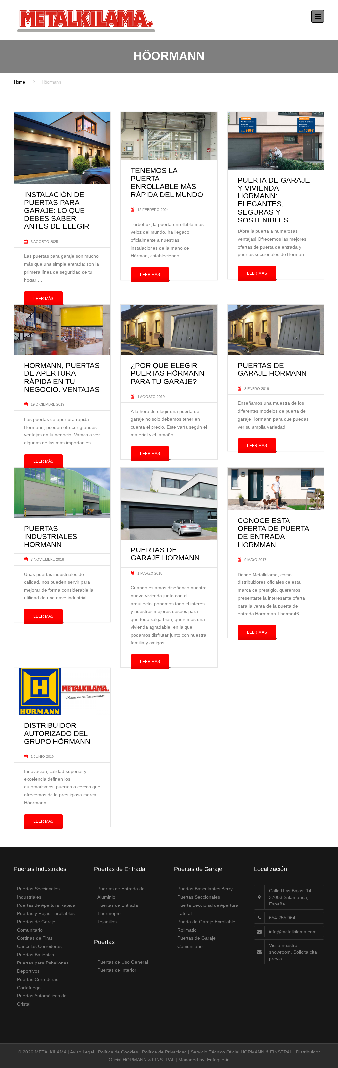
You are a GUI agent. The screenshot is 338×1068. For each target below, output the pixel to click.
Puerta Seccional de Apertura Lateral (207, 909)
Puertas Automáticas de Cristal (42, 1000)
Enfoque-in (218, 1059)
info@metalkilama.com (293, 931)
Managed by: (192, 1059)
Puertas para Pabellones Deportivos (43, 967)
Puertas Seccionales (198, 897)
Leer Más (43, 298)
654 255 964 (282, 917)
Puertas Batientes (35, 954)
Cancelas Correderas (39, 946)
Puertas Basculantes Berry (205, 888)
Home (19, 82)
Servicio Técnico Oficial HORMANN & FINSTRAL (241, 1051)
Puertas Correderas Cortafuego (37, 983)
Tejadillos (107, 921)
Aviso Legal (82, 1051)
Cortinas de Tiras (35, 938)
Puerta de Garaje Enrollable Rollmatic (206, 926)
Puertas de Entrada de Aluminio (121, 893)
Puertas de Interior (116, 970)
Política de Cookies (118, 1051)
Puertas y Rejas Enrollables (46, 913)
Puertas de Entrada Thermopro (117, 909)
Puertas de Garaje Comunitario (36, 926)
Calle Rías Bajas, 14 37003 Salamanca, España (290, 897)
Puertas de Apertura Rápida (46, 905)
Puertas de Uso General (122, 961)
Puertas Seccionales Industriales (38, 893)
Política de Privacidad (164, 1051)
